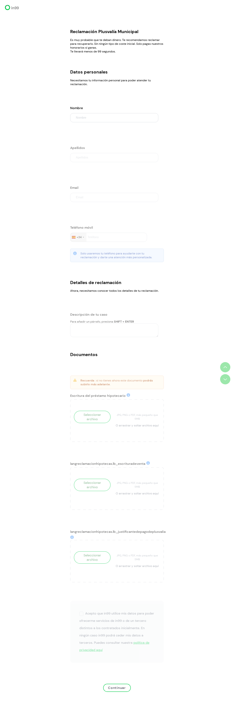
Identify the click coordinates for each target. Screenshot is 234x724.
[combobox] (78, 237)
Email (74, 188)
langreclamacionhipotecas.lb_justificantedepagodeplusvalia (118, 532)
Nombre (76, 108)
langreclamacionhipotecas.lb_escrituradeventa (108, 464)
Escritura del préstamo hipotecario (98, 396)
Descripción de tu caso (88, 314)
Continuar (117, 688)
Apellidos (77, 148)
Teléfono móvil (81, 227)
